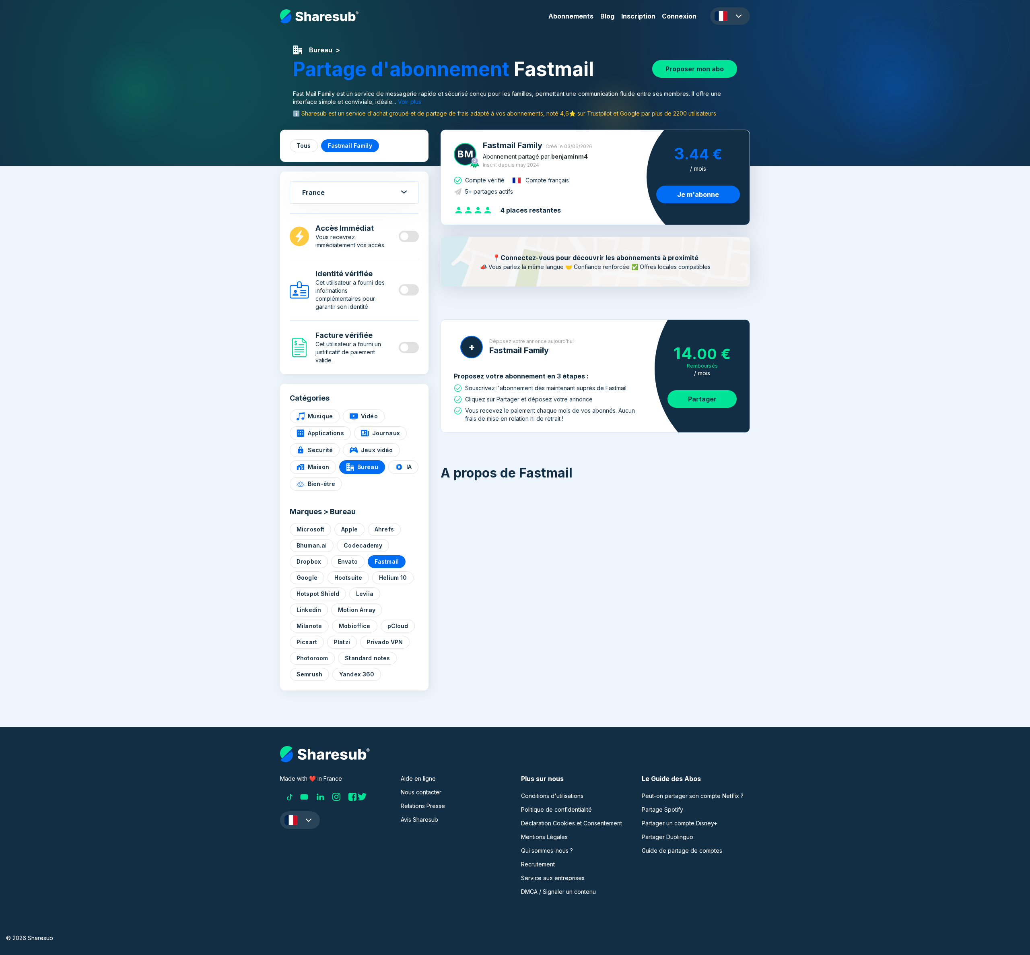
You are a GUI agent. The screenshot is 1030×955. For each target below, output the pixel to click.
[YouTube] (304, 797)
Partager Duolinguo (667, 836)
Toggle (409, 236)
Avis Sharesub (419, 819)
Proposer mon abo (694, 69)
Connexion (679, 16)
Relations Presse (423, 805)
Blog (607, 16)
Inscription (638, 16)
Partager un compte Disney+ (679, 823)
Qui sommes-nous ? (547, 850)
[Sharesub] (319, 16)
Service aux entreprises (553, 877)
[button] (730, 16)
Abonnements (570, 16)
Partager (702, 399)
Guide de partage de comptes (682, 850)
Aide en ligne (418, 778)
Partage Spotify (662, 809)
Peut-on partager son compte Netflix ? (693, 795)
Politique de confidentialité (556, 809)
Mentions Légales (544, 836)
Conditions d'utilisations (552, 795)
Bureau (320, 50)
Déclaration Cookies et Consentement (571, 823)
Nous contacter (421, 792)
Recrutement (538, 864)
